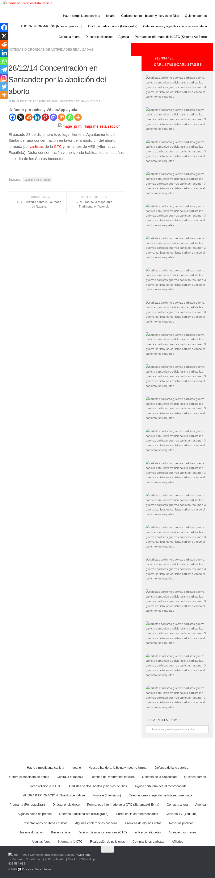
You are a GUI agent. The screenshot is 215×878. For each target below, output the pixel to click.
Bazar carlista (60, 832)
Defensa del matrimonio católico (113, 777)
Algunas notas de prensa (35, 814)
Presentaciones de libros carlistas (44, 823)
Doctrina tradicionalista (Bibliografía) (112, 26)
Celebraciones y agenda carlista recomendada (175, 26)
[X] (20, 117)
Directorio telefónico (99, 36)
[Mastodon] (53, 117)
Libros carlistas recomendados (137, 814)
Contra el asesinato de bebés (29, 777)
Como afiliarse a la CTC (45, 786)
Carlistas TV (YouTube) (182, 814)
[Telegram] (4, 69)
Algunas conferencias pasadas (96, 823)
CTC (58, 146)
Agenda (123, 36)
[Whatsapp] (69, 117)
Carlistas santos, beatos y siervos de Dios (150, 15)
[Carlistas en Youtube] (164, 51)
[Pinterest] (45, 117)
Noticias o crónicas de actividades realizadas (50, 49)
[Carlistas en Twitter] (174, 51)
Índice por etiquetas (147, 832)
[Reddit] (29, 117)
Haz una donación (31, 832)
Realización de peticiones (107, 841)
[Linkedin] (37, 117)
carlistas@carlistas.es (178, 64)
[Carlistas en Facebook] (184, 51)
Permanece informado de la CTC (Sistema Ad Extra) (171, 36)
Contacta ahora (69, 36)
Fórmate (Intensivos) (106, 795)
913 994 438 (164, 58)
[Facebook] (12, 117)
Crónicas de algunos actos (143, 823)
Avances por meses (182, 832)
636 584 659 (16, 863)
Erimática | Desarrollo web (37, 869)
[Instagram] (4, 78)
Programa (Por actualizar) (27, 804)
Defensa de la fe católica (171, 767)
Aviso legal (84, 854)
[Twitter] (4, 86)
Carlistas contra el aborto (37, 180)
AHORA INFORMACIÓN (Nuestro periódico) (51, 26)
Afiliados (177, 841)
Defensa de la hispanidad (159, 777)
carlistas (37, 146)
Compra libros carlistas (148, 841)
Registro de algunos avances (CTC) (102, 832)
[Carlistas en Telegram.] (153, 51)
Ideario (110, 15)
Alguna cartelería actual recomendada (160, 786)
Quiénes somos (196, 15)
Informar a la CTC (70, 841)
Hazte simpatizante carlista (81, 15)
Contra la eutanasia (70, 777)
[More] (78, 117)
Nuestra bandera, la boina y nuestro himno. (117, 767)
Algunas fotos (41, 841)
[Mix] (61, 117)
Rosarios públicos (181, 823)
